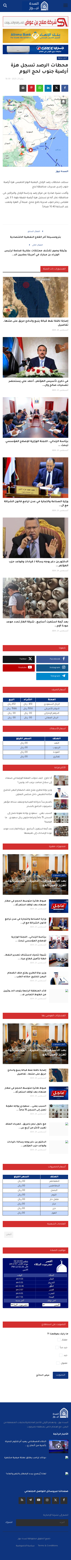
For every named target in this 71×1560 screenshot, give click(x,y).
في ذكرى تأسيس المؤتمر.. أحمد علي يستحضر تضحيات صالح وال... (38, 383)
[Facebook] (63, 1500)
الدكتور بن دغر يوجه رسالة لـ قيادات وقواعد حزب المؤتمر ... (38, 563)
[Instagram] (47, 1500)
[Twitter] (55, 1500)
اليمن (8, 1234)
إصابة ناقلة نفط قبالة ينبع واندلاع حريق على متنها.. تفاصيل (35, 323)
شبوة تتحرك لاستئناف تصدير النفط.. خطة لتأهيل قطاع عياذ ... (25, 957)
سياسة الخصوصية (25, 1546)
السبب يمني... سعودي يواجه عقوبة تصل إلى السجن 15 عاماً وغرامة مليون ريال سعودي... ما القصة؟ (28, 817)
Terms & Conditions (48, 1546)
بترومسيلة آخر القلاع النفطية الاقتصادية (35, 237)
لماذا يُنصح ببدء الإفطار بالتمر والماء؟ (26, 1474)
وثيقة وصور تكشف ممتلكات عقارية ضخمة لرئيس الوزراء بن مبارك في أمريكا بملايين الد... (35, 253)
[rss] (22, 1500)
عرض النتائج (43, 1375)
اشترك (8, 1522)
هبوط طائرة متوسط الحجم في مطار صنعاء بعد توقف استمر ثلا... (25, 903)
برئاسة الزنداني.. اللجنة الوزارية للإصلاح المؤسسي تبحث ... (36, 443)
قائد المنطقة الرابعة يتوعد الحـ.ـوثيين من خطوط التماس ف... (24, 993)
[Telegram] (30, 1500)
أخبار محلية (62, 58)
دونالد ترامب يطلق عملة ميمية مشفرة (25, 1458)
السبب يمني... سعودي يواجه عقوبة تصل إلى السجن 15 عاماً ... (26, 1108)
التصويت (60, 1375)
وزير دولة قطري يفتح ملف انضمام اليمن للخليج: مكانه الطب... (26, 975)
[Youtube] (38, 1500)
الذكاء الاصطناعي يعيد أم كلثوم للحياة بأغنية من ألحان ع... (25, 1444)
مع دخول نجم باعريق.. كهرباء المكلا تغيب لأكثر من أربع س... (25, 1126)
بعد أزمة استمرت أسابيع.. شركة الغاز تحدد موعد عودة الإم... (37, 624)
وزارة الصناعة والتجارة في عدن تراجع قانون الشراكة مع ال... (36, 503)
